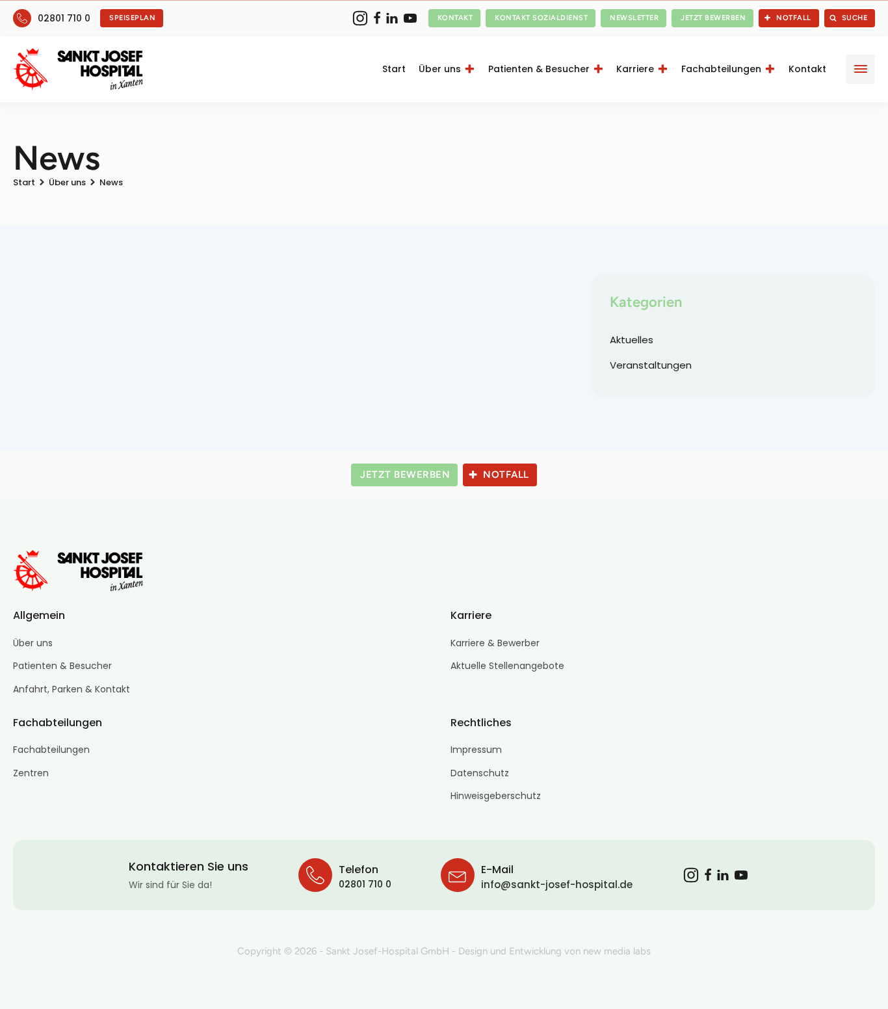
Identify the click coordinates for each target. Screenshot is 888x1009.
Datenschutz (480, 773)
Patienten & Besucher (539, 68)
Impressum (476, 749)
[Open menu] (861, 69)
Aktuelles (631, 340)
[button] (131, 18)
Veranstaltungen (651, 365)
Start (394, 68)
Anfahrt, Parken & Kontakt (71, 689)
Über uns (440, 68)
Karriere (635, 68)
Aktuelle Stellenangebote (507, 665)
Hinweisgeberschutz (496, 795)
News (111, 182)
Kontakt (807, 68)
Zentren (31, 773)
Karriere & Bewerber (495, 642)
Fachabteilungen (721, 68)
